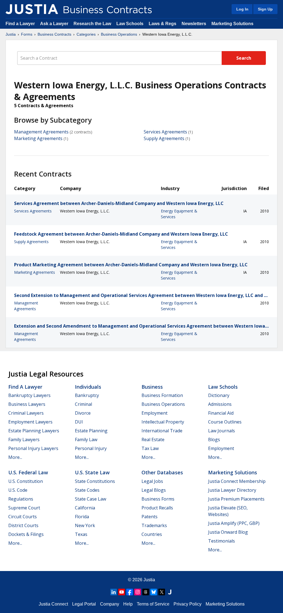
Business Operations (119, 34)
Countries (152, 534)
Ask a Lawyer (54, 23)
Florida (82, 517)
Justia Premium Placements (236, 499)
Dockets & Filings (26, 534)
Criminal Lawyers (26, 413)
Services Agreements (165, 132)
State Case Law (90, 499)
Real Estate (153, 439)
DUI (79, 422)
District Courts (23, 525)
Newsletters (194, 23)
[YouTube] (121, 592)
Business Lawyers (26, 404)
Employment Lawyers (30, 422)
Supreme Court (24, 508)
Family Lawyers (24, 439)
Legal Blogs (154, 490)
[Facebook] (129, 592)
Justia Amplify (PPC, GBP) (234, 523)
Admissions (220, 404)
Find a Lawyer (20, 23)
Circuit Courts (22, 517)
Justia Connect (53, 604)
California (85, 508)
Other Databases (162, 472)
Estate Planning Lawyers (33, 431)
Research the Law (92, 23)
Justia (11, 34)
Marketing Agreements (38, 138)
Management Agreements (41, 132)
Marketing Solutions (232, 23)
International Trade (162, 431)
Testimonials (221, 541)
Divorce (83, 413)
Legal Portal (84, 604)
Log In (242, 9)
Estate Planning (91, 431)
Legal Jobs (152, 481)
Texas (81, 534)
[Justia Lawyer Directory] (169, 592)
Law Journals (221, 431)
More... (15, 457)
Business (152, 386)
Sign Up (265, 9)
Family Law (86, 439)
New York (85, 525)
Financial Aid (221, 413)
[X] (161, 592)
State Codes (87, 490)
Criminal (83, 404)
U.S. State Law (92, 472)
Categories (86, 34)
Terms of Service (153, 604)
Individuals (88, 386)
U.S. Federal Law (28, 472)
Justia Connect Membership (237, 481)
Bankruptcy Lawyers (29, 395)
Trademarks (154, 525)
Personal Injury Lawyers (33, 448)
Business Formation (162, 395)
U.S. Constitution (25, 481)
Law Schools (129, 23)
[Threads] (145, 592)
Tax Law (150, 448)
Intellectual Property (163, 422)
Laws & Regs (162, 23)
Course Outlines (225, 422)
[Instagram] (137, 592)
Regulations (20, 499)
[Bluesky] (153, 592)
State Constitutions (95, 481)
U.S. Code (17, 490)
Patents (150, 517)
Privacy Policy (187, 604)
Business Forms (158, 499)
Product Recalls (157, 508)
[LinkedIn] (113, 592)
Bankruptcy (87, 395)
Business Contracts (54, 34)
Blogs (214, 439)
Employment (154, 413)
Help (128, 604)
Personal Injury (91, 448)
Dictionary (218, 395)
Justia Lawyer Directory (232, 490)
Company (109, 604)
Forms (26, 34)
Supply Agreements (164, 138)
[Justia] (32, 9)
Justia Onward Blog (228, 532)
